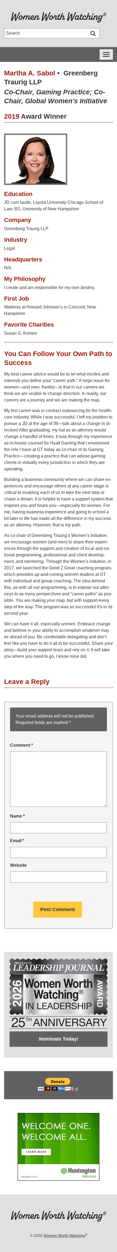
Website (18, 865)
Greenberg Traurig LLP (26, 228)
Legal (9, 248)
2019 (11, 116)
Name (17, 816)
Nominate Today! (58, 1039)
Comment (21, 745)
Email (17, 840)
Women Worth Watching (64, 1235)
